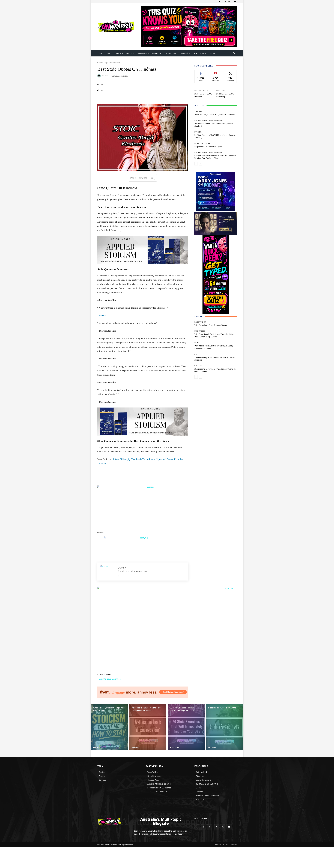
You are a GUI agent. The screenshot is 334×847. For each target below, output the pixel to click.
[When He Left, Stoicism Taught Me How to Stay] (109, 727)
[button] (234, 53)
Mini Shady (135, 747)
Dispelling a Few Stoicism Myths (208, 147)
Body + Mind (107, 62)
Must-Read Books (202, 143)
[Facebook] (219, 1)
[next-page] (200, 163)
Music (197, 342)
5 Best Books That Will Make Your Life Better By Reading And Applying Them (215, 157)
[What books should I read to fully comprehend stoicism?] (147, 727)
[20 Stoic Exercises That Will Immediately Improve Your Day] (186, 727)
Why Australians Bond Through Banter (210, 325)
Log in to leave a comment (110, 679)
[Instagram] (222, 1)
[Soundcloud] (228, 1)
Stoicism (117, 62)
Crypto (197, 354)
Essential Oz (200, 322)
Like (200, 72)
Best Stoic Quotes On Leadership (225, 95)
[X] (232, 1)
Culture (198, 366)
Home (99, 62)
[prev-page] (196, 163)
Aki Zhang (96, 747)
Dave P (106, 76)
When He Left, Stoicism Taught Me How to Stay (214, 114)
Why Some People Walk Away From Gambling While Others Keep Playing (214, 335)
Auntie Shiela (175, 747)
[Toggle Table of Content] (151, 178)
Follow (216, 72)
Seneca (102, 315)
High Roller (199, 331)
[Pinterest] (225, 1)
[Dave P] (99, 75)
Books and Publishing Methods (208, 120)
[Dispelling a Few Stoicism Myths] (224, 727)
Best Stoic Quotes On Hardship (203, 95)
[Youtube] (235, 1)
